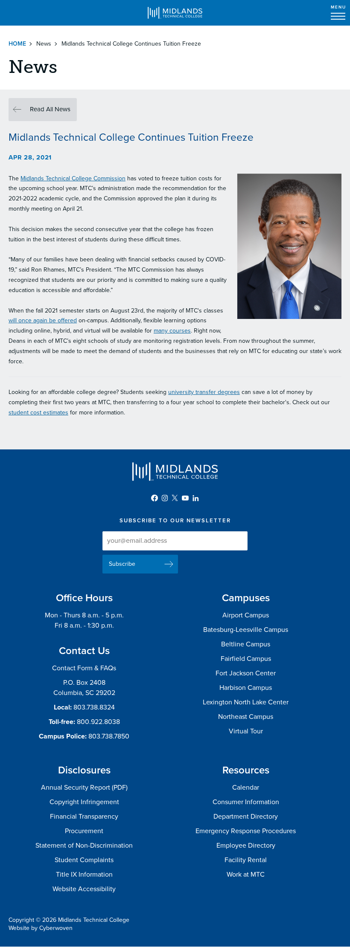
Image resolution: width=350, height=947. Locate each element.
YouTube (185, 498)
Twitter (175, 498)
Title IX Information (84, 874)
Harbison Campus (245, 687)
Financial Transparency (84, 816)
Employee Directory (245, 845)
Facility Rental (246, 860)
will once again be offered (43, 320)
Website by (41, 928)
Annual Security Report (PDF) (84, 787)
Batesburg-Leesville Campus (245, 630)
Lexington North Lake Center (246, 702)
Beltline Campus (245, 644)
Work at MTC (246, 874)
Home (17, 43)
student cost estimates (38, 412)
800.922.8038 (98, 722)
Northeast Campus (245, 716)
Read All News (50, 109)
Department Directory (245, 816)
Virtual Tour (246, 731)
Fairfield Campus (246, 659)
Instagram (164, 498)
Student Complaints (84, 860)
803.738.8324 (94, 707)
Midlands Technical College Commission (72, 178)
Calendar (245, 787)
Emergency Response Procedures (245, 831)
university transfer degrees (204, 392)
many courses (172, 330)
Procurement (84, 831)
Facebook (154, 498)
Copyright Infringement (84, 802)
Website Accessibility (84, 889)
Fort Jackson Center (246, 673)
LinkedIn (195, 498)
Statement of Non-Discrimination (84, 845)
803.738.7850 (108, 736)
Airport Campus (245, 615)
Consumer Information (246, 802)
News (43, 43)
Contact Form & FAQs (84, 668)
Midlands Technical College (175, 13)
